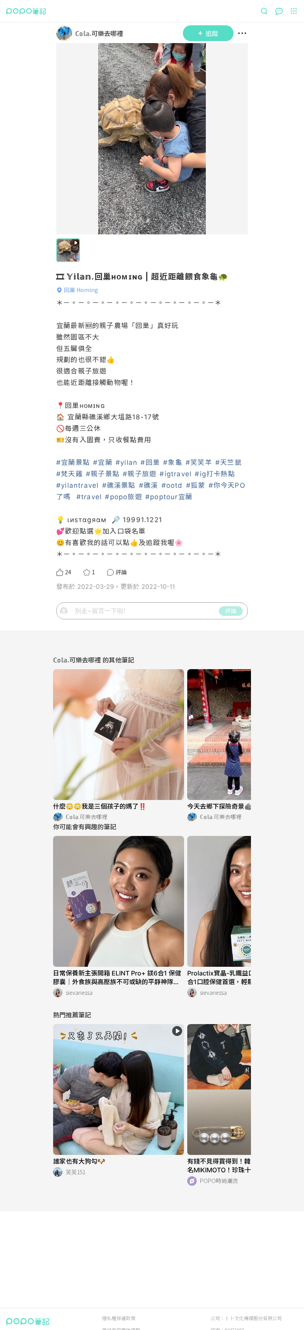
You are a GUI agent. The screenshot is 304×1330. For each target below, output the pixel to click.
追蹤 (211, 33)
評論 (230, 611)
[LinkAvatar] (65, 33)
